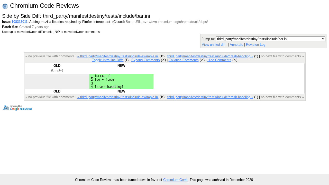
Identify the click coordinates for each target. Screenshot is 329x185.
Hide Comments (219, 60)
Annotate (236, 45)
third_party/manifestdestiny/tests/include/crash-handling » (210, 56)
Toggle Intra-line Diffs (108, 60)
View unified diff (213, 45)
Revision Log (255, 45)
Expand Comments (145, 60)
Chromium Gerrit (175, 180)
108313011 (20, 22)
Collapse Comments (184, 60)
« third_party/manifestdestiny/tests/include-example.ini (118, 56)
